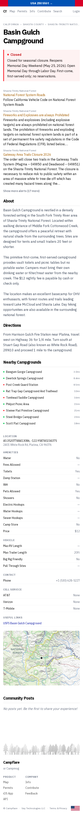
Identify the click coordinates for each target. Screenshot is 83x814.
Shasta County (33, 24)
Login (76, 11)
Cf (4, 11)
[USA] (75, 808)
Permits (22, 11)
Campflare (11, 762)
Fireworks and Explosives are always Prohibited (36, 115)
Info (32, 11)
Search (57, 11)
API (5, 799)
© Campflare (10, 808)
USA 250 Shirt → (41, 3)
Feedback (31, 793)
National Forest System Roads (24, 95)
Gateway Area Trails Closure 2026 (27, 154)
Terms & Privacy (58, 808)
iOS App (8, 793)
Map (12, 11)
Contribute (44, 11)
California (11, 24)
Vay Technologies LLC (33, 808)
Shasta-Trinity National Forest (19, 90)
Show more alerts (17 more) (21, 191)
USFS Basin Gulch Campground (22, 623)
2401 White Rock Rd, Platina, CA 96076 (27, 445)
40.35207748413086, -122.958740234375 (30, 441)
